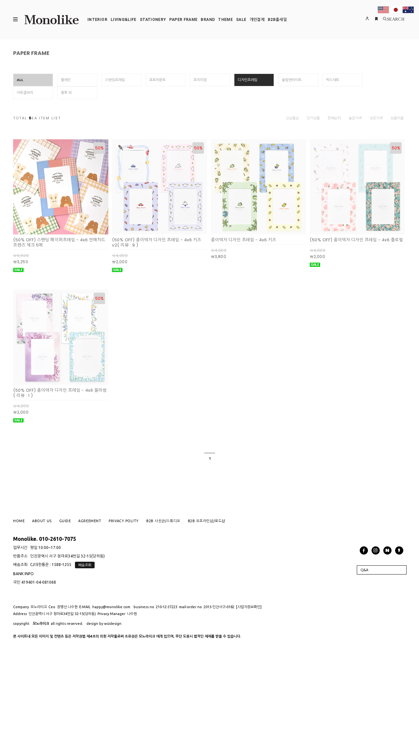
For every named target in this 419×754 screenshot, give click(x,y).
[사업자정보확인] (249, 607)
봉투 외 (66, 92)
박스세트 (332, 79)
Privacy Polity (124, 521)
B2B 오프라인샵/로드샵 (206, 521)
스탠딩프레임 (115, 79)
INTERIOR (97, 19)
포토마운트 (157, 79)
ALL (20, 79)
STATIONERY (153, 19)
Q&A (364, 570)
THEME (225, 19)
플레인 (66, 79)
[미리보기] (53, 229)
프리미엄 (200, 79)
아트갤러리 (25, 92)
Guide (65, 521)
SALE (241, 19)
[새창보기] (68, 229)
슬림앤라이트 (291, 79)
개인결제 (257, 19)
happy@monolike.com (111, 607)
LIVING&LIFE (124, 19)
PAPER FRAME (183, 19)
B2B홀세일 (277, 19)
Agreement (89, 521)
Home (19, 521)
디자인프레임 (247, 79)
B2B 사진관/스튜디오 (163, 521)
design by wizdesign (103, 623)
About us (41, 521)
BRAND (208, 19)
